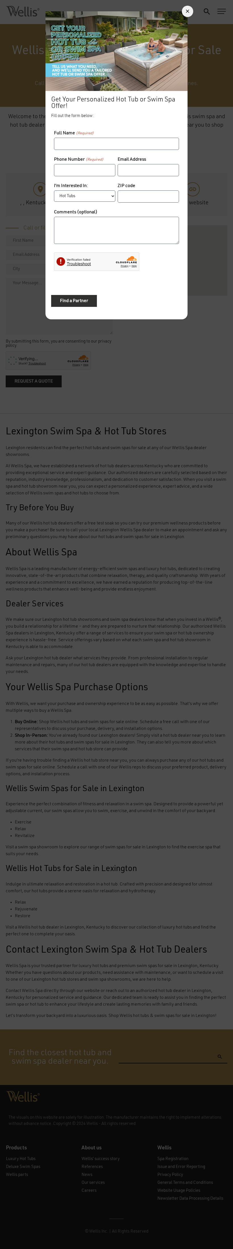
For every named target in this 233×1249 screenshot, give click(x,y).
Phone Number (78, 159)
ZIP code (126, 186)
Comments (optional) (75, 212)
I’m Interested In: (71, 186)
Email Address (132, 159)
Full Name (74, 133)
